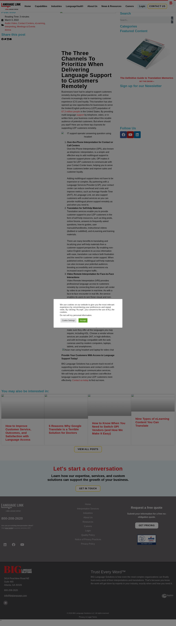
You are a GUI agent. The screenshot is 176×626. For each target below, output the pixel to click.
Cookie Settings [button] (68, 320)
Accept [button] (83, 320)
